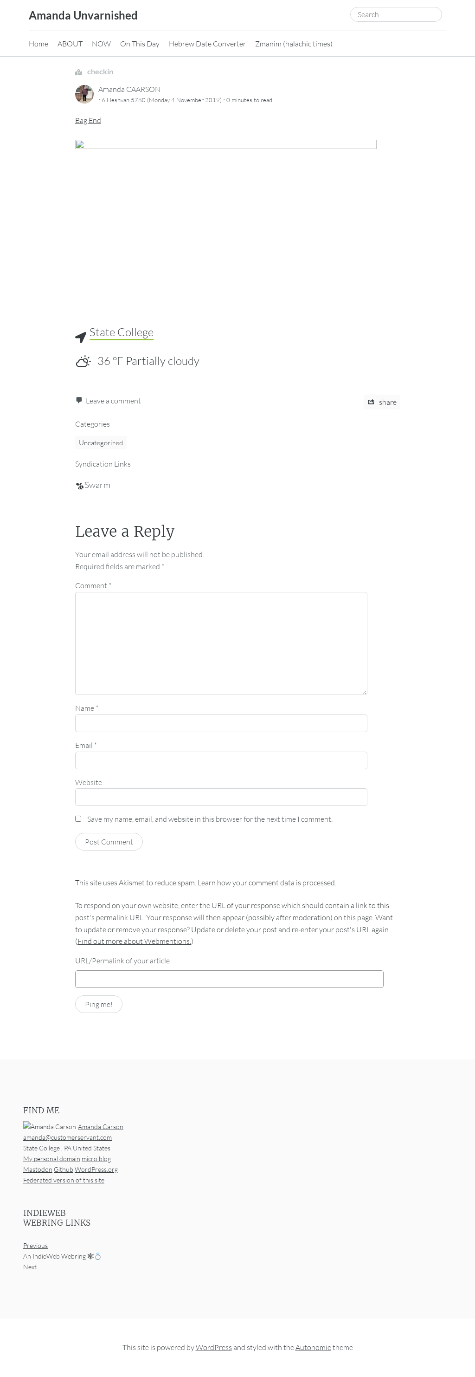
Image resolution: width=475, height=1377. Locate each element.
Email (86, 745)
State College (122, 332)
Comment (93, 585)
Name (86, 708)
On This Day (140, 43)
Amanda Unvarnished (83, 15)
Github (63, 1169)
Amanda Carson (100, 1126)
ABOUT (70, 43)
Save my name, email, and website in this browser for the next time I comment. (210, 819)
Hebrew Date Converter (207, 43)
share (387, 402)
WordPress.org (96, 1169)
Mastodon (37, 1169)
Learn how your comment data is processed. (267, 882)
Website (88, 782)
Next (30, 1267)
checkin (99, 71)
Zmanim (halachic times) (294, 43)
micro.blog (96, 1159)
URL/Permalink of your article (122, 960)
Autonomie (313, 1347)
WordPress (214, 1347)
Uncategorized (101, 442)
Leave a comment (113, 400)
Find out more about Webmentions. (134, 941)
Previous (35, 1245)
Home (38, 43)
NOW (101, 43)
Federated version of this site (63, 1180)
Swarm (97, 484)
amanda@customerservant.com (67, 1137)
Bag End (88, 120)
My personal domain (51, 1159)
